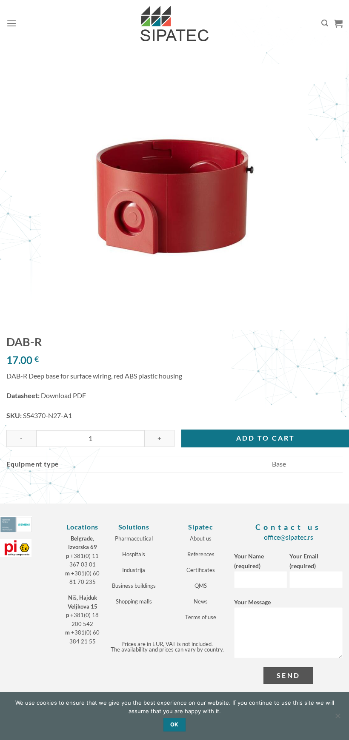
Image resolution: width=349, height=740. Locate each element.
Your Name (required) (249, 560)
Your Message (252, 602)
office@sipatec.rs (288, 537)
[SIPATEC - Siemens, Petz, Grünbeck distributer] (174, 24)
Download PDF (63, 395)
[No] (337, 718)
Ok (174, 724)
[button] (11, 23)
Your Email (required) (303, 560)
